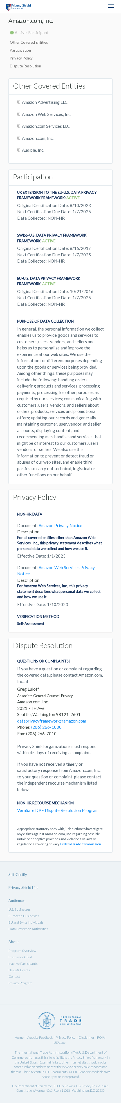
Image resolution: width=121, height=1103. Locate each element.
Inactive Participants (22, 963)
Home (19, 1037)
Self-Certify (17, 874)
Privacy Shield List (23, 887)
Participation (20, 50)
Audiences (16, 900)
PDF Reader (80, 1072)
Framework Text (20, 957)
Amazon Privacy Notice (60, 525)
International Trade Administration (46, 1052)
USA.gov (59, 1042)
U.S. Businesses (19, 909)
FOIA (101, 1037)
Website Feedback (40, 1037)
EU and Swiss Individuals (25, 922)
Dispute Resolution (25, 66)
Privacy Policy (21, 58)
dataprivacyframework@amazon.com (51, 720)
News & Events (19, 970)
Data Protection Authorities (28, 929)
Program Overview (22, 950)
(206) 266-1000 (46, 727)
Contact (14, 976)
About (13, 941)
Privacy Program (20, 983)
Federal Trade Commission (80, 844)
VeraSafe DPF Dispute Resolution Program (57, 810)
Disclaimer (87, 1037)
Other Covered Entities (29, 42)
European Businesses (23, 916)
